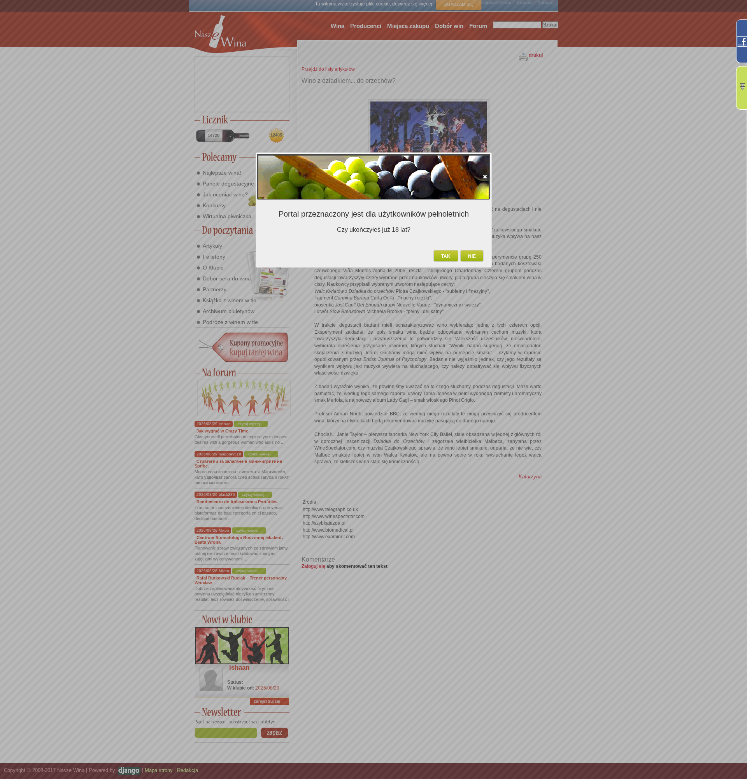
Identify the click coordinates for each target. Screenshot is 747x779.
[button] (485, 176)
